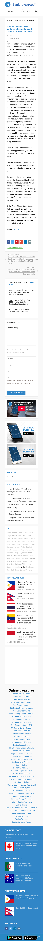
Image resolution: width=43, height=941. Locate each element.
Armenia (29, 570)
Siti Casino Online (21, 782)
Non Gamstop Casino (21, 705)
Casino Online (21, 765)
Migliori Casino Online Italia (21, 759)
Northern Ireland (27, 555)
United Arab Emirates (26, 561)
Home (9, 21)
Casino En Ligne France (21, 822)
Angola (23, 550)
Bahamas (10, 547)
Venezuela (30, 550)
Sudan (23, 538)
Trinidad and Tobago (22, 558)
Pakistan (18, 564)
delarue (16, 229)
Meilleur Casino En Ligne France (21, 776)
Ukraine (9, 561)
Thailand (24, 547)
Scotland (21, 533)
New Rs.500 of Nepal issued (26, 908)
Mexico (9, 541)
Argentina (16, 550)
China (9, 533)
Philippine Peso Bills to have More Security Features (26, 584)
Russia (15, 561)
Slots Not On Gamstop (21, 739)
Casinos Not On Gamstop (22, 694)
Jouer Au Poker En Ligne (21, 813)
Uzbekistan (11, 564)
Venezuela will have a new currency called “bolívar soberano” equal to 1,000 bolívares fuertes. (21, 620)
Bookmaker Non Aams (21, 774)
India (23, 567)
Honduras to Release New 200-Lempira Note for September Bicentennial (20, 302)
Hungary (17, 547)
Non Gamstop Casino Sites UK (21, 714)
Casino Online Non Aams (21, 796)
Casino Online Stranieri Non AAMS (21, 811)
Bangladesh (29, 533)
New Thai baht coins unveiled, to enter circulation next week (25, 606)
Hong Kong (16, 541)
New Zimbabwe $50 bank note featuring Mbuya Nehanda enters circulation (21, 292)
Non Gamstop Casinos (21, 719)
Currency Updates (25, 21)
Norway (9, 567)
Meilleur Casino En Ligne (21, 717)
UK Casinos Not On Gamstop (21, 702)
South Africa (30, 538)
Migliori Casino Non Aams (21, 754)
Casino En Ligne (21, 816)
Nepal (20, 536)
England (22, 570)
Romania (10, 553)
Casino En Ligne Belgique (21, 771)
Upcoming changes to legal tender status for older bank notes (26, 845)
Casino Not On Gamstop (21, 734)
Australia (14, 533)
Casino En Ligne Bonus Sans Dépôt (21, 785)
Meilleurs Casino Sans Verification (21, 779)
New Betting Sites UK (21, 699)
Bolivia (32, 558)
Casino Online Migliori (21, 788)
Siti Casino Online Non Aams (21, 708)
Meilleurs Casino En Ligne (21, 799)
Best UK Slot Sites (21, 736)
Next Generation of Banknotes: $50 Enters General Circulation (24, 878)
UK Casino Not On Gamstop (21, 728)
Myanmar (23, 553)
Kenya (9, 536)
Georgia (16, 553)
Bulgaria (16, 570)
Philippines (26, 564)
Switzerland (11, 558)
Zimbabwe (17, 555)
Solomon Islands (15, 247)
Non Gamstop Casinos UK (21, 725)
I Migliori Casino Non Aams (21, 802)
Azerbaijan (16, 567)
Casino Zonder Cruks (21, 745)
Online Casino (21, 805)
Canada (32, 544)
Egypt (18, 538)
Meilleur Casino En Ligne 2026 (21, 793)
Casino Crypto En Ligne (21, 762)
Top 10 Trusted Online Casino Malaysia (21, 808)
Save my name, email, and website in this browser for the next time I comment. (20, 382)
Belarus (14, 536)
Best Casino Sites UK (21, 731)
